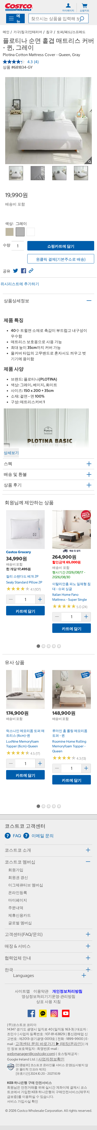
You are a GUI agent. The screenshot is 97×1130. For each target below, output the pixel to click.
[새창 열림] (11, 1067)
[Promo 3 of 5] (48, 646)
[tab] (48, 850)
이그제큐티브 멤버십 (25, 885)
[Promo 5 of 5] (59, 646)
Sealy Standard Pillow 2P (24, 582)
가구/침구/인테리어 (27, 32)
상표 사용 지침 (48, 1001)
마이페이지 (17, 900)
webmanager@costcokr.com (30, 1053)
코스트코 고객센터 (25, 826)
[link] (15, 271)
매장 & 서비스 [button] (18, 946)
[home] (19, 7)
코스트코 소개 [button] (18, 850)
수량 (6, 245)
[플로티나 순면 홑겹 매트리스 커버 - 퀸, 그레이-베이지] (9, 232)
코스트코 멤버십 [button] (20, 862)
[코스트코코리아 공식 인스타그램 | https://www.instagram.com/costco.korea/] (54, 1014)
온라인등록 (17, 892)
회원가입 (15, 869)
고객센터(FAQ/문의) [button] (24, 934)
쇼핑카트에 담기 (60, 246)
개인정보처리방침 (67, 991)
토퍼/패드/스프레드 (71, 32)
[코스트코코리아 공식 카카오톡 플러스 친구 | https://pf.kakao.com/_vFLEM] (43, 1014)
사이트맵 (22, 991)
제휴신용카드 (19, 915)
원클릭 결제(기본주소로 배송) (60, 259)
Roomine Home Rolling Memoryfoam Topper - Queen (69, 746)
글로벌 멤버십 (20, 922)
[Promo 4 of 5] (54, 646)
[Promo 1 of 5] (38, 646)
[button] (83, 18)
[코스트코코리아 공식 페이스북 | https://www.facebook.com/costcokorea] (32, 1014)
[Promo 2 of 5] (43, 646)
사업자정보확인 (51, 1059)
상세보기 (11, 452)
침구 (49, 32)
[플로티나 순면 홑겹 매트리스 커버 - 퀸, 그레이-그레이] (20, 232)
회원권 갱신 (18, 877)
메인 (6, 32)
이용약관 (40, 991)
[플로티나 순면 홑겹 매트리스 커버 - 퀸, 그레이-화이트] (30, 232)
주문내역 (15, 907)
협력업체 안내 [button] (18, 958)
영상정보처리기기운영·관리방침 (48, 996)
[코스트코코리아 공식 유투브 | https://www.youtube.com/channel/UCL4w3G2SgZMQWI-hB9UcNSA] (65, 1014)
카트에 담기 (25, 611)
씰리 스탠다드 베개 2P (22, 576)
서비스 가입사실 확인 (22, 1101)
